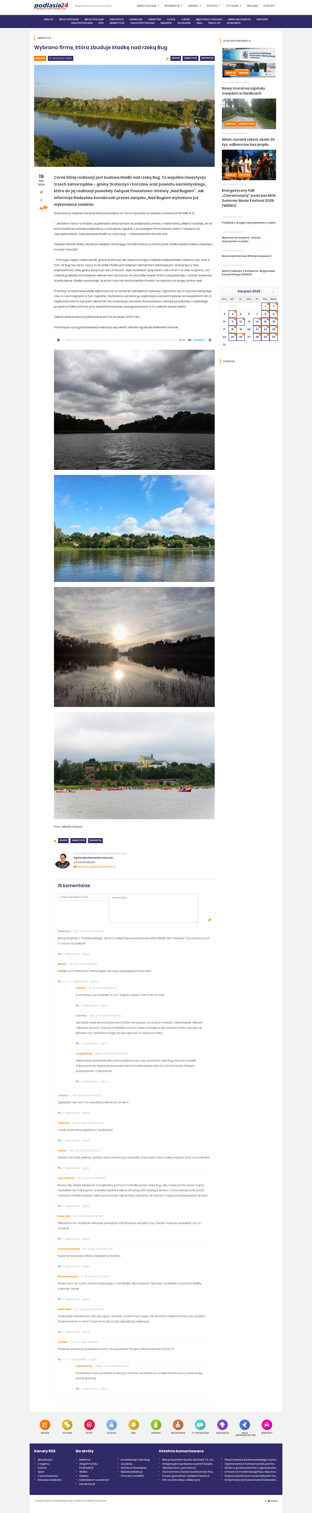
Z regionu (43, 1464)
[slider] (120, 340)
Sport (89, 1432)
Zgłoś (86, 954)
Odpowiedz (72, 954)
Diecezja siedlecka (50, 1480)
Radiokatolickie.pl (132, 1472)
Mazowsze (222, 1432)
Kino (133, 1432)
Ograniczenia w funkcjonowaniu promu (250, 1464)
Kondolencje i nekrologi (135, 1459)
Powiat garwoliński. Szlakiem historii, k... (186, 1476)
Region (40, 58)
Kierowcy (266, 1432)
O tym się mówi (200, 1432)
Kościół (111, 1432)
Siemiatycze (116, 23)
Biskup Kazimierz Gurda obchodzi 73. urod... (189, 1459)
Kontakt (269, 6)
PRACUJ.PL (214, 23)
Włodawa (184, 23)
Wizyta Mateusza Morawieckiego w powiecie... (251, 1459)
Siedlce (48, 19)
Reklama (252, 6)
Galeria (83, 1476)
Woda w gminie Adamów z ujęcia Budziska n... (251, 1468)
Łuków (185, 19)
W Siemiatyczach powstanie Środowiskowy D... (251, 1480)
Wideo (83, 1472)
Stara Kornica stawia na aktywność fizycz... (189, 1472)
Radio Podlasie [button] (147, 6)
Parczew (262, 19)
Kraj (199, 23)
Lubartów (154, 19)
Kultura (244, 174)
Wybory (156, 1432)
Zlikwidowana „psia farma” (179, 1468)
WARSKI (274, 1500)
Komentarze (87, 1484)
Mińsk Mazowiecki (239, 19)
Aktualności (45, 1459)
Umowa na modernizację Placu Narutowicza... (251, 1472)
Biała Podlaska (69, 19)
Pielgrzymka (178, 1432)
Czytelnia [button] (232, 6)
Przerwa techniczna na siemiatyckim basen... (251, 1476)
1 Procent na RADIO (132, 1476)
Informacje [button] (172, 6)
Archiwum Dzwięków (134, 1468)
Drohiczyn (117, 19)
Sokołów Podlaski (142, 23)
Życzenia (126, 1464)
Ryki (101, 23)
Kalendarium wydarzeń (94, 1480)
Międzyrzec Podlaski (209, 19)
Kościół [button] (212, 6)
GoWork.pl (234, 23)
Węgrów (166, 23)
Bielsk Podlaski (94, 19)
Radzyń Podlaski (82, 23)
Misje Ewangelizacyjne (245, 1433)
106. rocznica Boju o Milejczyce (181, 1480)
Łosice (171, 19)
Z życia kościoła (48, 1476)
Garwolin (135, 19)
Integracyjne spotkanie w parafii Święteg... (189, 1464)
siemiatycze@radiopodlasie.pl (95, 867)
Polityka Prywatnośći (96, 1500)
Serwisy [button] (193, 6)
